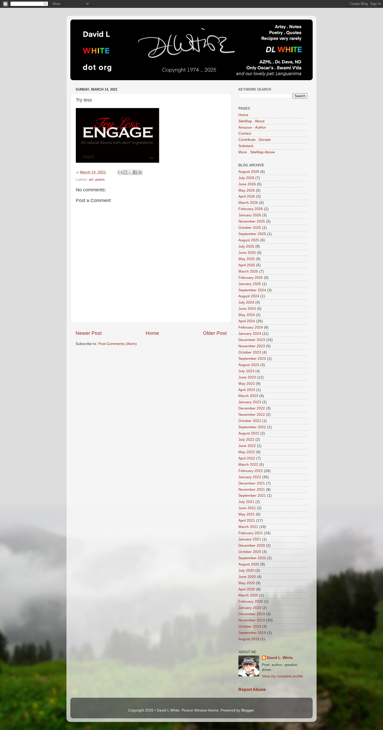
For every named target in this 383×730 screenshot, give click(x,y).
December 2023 (251, 340)
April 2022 (246, 458)
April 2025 (246, 265)
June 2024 (247, 309)
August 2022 (248, 433)
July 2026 (246, 178)
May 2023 (246, 384)
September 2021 (252, 496)
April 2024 (246, 321)
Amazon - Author (252, 127)
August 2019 (248, 639)
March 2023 (248, 396)
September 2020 (252, 558)
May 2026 (246, 190)
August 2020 (248, 564)
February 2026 (250, 209)
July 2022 (246, 440)
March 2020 (248, 595)
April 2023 (246, 390)
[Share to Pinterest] (140, 172)
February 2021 (250, 533)
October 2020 (249, 552)
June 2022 (247, 446)
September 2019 (252, 633)
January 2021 (249, 539)
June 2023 (247, 377)
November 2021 (251, 490)
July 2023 (246, 371)
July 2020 (246, 570)
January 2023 (249, 402)
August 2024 (248, 296)
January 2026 (249, 215)
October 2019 (249, 626)
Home (152, 333)
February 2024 (250, 327)
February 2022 (250, 471)
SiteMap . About (251, 121)
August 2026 (248, 172)
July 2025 (246, 246)
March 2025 (248, 271)
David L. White (280, 658)
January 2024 (249, 334)
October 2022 (249, 421)
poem (100, 179)
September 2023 (252, 359)
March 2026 (248, 203)
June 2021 (247, 508)
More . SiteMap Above (256, 152)
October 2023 (249, 352)
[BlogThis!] (125, 172)
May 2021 (246, 514)
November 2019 (251, 620)
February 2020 (250, 601)
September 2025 (252, 234)
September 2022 (252, 427)
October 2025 (249, 228)
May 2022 (246, 452)
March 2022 (248, 465)
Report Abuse (252, 689)
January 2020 (249, 608)
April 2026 (246, 196)
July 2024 (246, 302)
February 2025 (250, 278)
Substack (246, 146)
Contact (244, 133)
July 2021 (246, 502)
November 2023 (251, 346)
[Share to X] (130, 172)
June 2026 (247, 184)
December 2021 (251, 483)
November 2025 (251, 221)
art (91, 179)
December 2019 (251, 614)
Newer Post (89, 333)
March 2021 (248, 527)
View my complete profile (282, 676)
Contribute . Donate (254, 140)
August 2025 (248, 240)
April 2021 (246, 521)
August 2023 (248, 365)
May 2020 (246, 583)
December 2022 (251, 408)
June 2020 (247, 577)
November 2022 (251, 415)
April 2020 (246, 589)
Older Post (215, 333)
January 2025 (249, 284)
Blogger (247, 710)
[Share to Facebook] (135, 172)
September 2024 (252, 290)
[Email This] (120, 172)
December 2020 (251, 546)
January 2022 (249, 477)
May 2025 (246, 259)
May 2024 (246, 315)
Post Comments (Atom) (117, 344)
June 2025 (247, 253)
